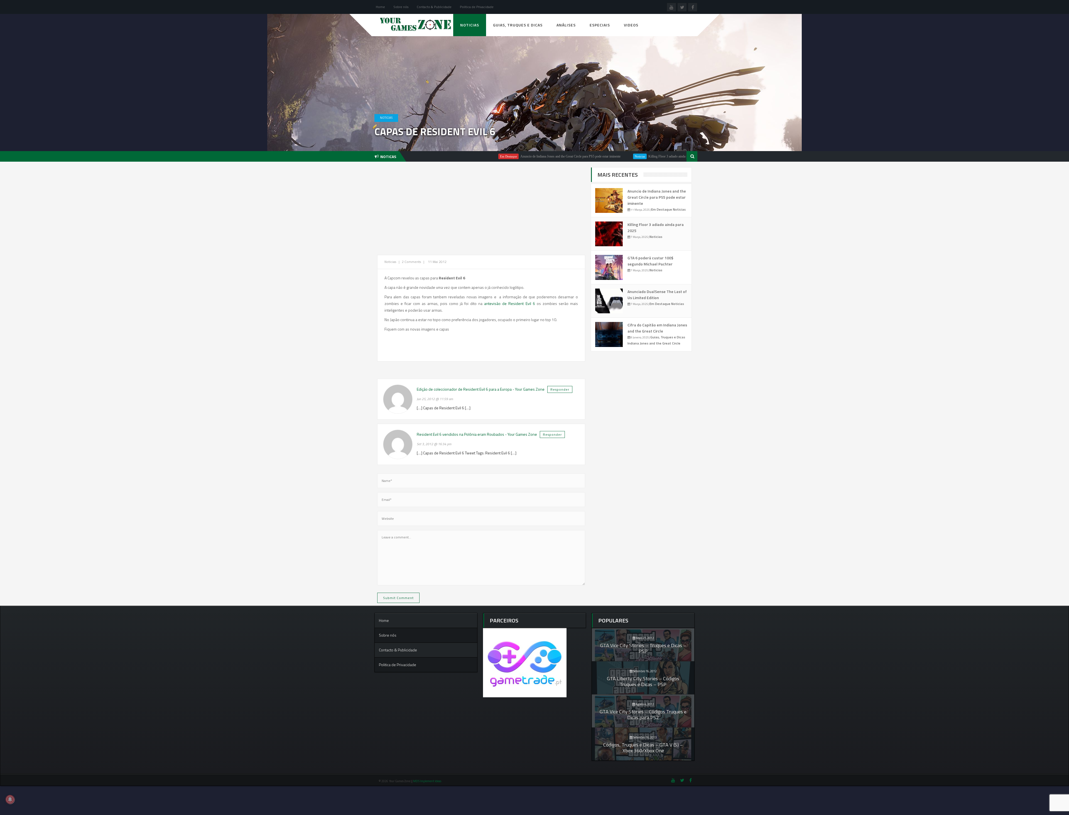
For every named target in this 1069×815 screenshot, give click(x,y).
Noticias (469, 25)
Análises (566, 25)
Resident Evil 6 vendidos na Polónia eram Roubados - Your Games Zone (477, 434)
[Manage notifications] (10, 799)
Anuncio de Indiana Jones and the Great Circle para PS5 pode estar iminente (530, 156)
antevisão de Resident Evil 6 (509, 303)
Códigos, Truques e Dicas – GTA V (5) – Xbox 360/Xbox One (643, 747)
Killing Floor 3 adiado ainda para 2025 (633, 156)
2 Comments (411, 261)
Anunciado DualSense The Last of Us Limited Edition (657, 295)
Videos (631, 25)
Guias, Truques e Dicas (518, 25)
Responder (559, 389)
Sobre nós (400, 6)
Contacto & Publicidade (434, 6)
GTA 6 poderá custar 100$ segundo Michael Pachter (650, 261)
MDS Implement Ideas (427, 781)
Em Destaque (467, 156)
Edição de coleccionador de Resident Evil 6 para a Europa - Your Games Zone (481, 389)
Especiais (600, 25)
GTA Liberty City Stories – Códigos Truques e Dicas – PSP (643, 681)
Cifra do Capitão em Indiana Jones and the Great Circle (657, 328)
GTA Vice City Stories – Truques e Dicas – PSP (643, 648)
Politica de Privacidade (477, 6)
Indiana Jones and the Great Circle (653, 343)
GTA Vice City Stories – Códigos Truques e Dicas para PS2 (643, 714)
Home (380, 6)
